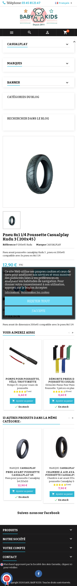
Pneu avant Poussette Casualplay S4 (23, 474)
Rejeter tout (38, 301)
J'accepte (38, 310)
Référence (9, 244)
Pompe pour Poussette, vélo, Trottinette (23, 380)
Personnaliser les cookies (35, 292)
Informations (12, 292)
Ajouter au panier (22, 401)
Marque (41, 244)
